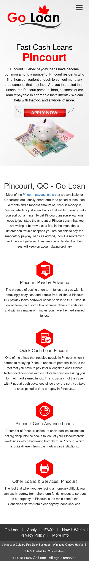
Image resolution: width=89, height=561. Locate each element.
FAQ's (49, 529)
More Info (60, 535)
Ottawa (69, 544)
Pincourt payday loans (38, 194)
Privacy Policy (33, 535)
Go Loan (12, 529)
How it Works (73, 529)
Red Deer (32, 544)
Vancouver (8, 544)
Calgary (20, 544)
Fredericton (40, 551)
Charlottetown (56, 551)
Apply (32, 529)
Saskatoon (45, 544)
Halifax (79, 544)
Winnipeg (58, 544)
